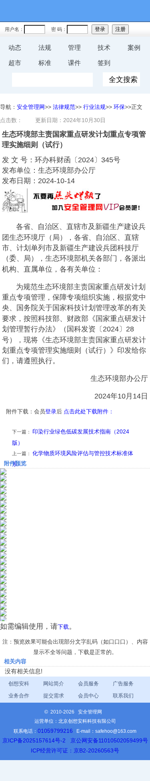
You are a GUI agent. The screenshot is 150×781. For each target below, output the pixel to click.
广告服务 (123, 684)
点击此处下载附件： (89, 411)
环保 (119, 107)
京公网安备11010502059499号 (109, 740)
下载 (63, 627)
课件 (74, 62)
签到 (104, 62)
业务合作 (18, 696)
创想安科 (18, 684)
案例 (134, 47)
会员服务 (88, 684)
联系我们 (123, 696)
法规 (44, 47)
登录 (50, 411)
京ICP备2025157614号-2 (34, 740)
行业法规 (94, 107)
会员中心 (88, 696)
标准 (44, 62)
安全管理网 (31, 107)
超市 (14, 62)
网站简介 (53, 684)
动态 (14, 47)
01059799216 (55, 731)
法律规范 (64, 107)
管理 (74, 47)
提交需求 (53, 696)
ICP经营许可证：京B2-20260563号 (75, 750)
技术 (104, 47)
